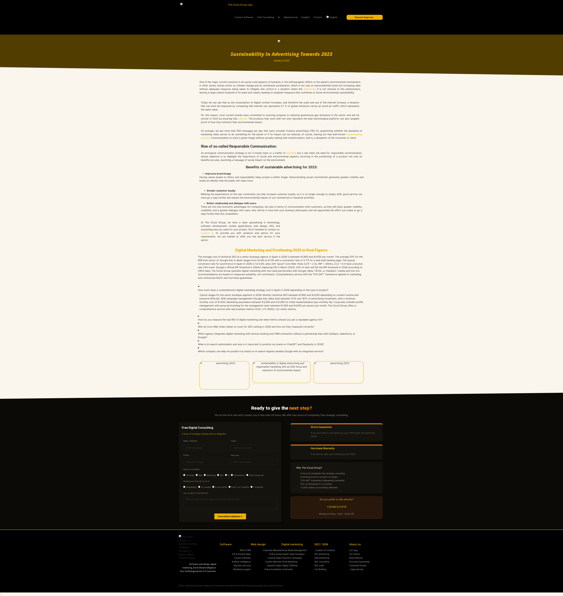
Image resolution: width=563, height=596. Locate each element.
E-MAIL (233, 441)
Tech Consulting (265, 17)
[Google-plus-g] (203, 577)
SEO (222, 475)
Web (200, 475)
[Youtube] (191, 577)
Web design (258, 544)
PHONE (186, 455)
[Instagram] (186, 577)
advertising (309, 89)
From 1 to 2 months (240, 487)
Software (190, 475)
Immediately (191, 487)
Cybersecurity (291, 17)
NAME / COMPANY (190, 441)
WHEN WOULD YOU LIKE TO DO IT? (196, 481)
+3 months (258, 487)
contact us (207, 233)
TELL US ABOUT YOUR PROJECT (195, 493)
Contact (318, 17)
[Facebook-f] (197, 577)
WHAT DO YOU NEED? (191, 469)
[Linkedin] (180, 577)
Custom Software (244, 17)
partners (243, 118)
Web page (235, 455)
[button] (1, 594)
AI (279, 17)
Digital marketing (292, 544)
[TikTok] (208, 577)
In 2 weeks (206, 487)
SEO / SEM (321, 544)
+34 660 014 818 (336, 506)
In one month (221, 487)
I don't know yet (256, 475)
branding (291, 152)
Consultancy (239, 475)
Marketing (211, 475)
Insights (305, 17)
